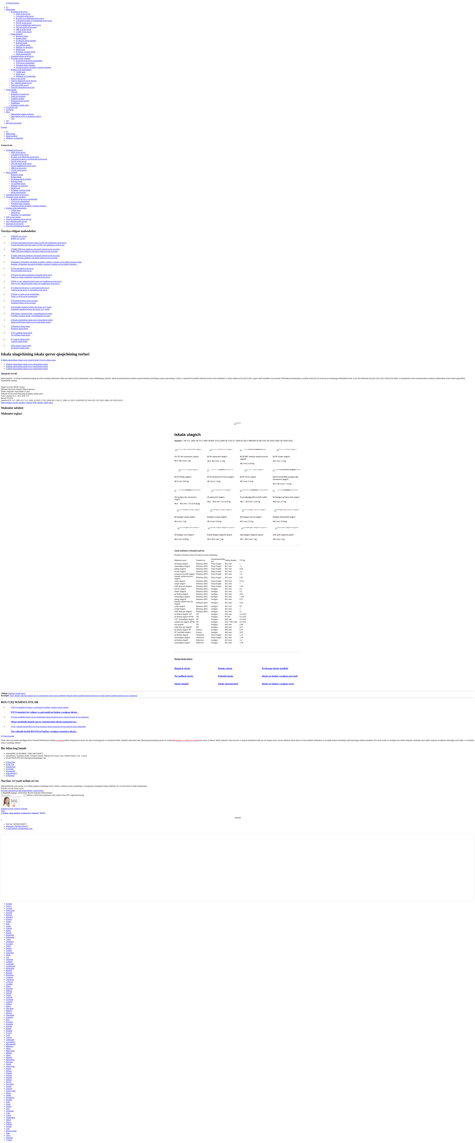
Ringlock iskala (22, 36)
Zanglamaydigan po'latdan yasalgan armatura (33, 67)
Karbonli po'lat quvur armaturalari (29, 61)
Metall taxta (20, 50)
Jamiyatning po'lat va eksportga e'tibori (26, 116)
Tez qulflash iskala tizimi (20, 335)
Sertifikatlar (15, 103)
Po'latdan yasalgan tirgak (25, 52)
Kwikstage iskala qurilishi (26, 41)
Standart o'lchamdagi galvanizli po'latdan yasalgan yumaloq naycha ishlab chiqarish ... (44, 264)
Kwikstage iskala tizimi (20, 348)
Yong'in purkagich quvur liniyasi (23, 81)
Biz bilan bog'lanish (13, 123)
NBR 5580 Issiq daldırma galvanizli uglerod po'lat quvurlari (34, 258)
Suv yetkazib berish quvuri (21, 83)
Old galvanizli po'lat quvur (26, 27)
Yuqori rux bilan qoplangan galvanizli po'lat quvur (30, 277)
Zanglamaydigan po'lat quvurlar (23, 303)
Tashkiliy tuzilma (17, 99)
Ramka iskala (21, 38)
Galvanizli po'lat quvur (25, 16)
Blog (8, 112)
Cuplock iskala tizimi (19, 341)
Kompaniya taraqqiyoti (20, 94)
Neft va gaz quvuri (18, 78)
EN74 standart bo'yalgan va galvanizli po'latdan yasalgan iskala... (45, 712)
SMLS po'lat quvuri (23, 29)
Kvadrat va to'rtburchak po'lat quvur (30, 18)
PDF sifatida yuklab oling (43, 403)
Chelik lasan (20, 72)
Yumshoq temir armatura (25, 65)
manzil (8, 756)
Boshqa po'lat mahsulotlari (21, 70)
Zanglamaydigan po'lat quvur (22, 56)
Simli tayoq (20, 74)
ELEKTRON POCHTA (15, 758)
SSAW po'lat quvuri (24, 23)
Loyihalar (9, 110)
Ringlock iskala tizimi (19, 329)
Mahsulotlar (10, 9)
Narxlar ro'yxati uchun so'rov (12, 788)
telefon (8, 753)
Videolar (14, 92)
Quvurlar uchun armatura (21, 58)
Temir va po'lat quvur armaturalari (24, 296)
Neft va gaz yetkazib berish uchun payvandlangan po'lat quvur (35, 284)
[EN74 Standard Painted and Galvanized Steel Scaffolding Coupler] (40, 707)
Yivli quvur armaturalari (25, 63)
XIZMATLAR (12, 107)
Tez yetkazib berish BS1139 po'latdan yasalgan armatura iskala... (44, 731)
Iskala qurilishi (16, 34)
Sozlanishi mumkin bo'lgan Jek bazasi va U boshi (30, 309)
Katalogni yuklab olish (20, 105)
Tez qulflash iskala (23, 45)
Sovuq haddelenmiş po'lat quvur (28, 25)
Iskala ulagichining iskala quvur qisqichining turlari (31, 322)
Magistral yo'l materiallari (26, 76)
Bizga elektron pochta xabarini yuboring (16, 403)
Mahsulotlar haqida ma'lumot (22, 114)
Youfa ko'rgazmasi (18, 96)
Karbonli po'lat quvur (19, 12)
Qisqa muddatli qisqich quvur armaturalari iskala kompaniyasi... (44, 721)
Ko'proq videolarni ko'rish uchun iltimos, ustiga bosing (22, 790)
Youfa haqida (11, 90)
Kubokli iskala (21, 43)
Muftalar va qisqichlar (24, 47)
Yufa (3, 811)
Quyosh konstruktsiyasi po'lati (22, 87)
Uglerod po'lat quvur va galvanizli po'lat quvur (29, 290)
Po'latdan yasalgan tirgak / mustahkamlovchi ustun (30, 316)
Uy (7, 7)
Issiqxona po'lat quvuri (20, 85)
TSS (12, 119)
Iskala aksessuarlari (23, 54)
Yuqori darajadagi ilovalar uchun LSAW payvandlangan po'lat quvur (38, 245)
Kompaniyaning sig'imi (20, 101)
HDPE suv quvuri (18, 238)
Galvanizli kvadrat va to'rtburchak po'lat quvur (34, 21)
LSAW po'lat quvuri (24, 32)
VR (7, 121)
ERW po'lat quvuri (23, 14)
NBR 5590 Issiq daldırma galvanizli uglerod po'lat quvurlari (34, 251)
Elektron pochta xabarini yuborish (14, 809)
